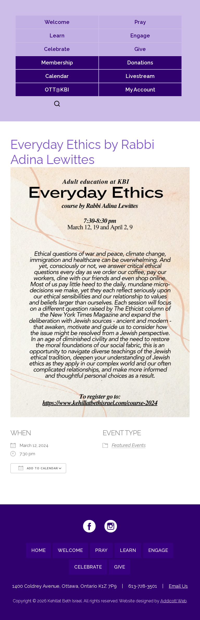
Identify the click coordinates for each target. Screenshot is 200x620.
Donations (140, 63)
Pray (140, 22)
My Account (140, 90)
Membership (57, 63)
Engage (140, 35)
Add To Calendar (42, 468)
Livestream (140, 76)
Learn (57, 35)
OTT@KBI (57, 90)
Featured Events (129, 445)
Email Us (178, 586)
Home (38, 550)
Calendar (57, 76)
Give (140, 49)
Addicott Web (173, 600)
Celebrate (57, 49)
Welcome (57, 22)
